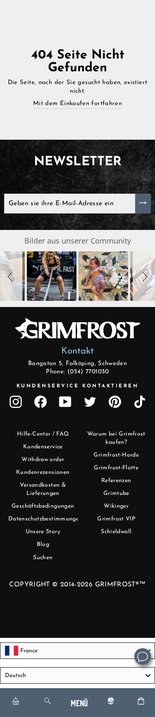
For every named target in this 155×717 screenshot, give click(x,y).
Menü (79, 702)
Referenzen (116, 481)
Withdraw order (42, 460)
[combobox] (77, 650)
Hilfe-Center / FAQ (43, 434)
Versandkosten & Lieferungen (43, 489)
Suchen (42, 558)
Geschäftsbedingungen (43, 506)
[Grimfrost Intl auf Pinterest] (115, 402)
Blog (43, 544)
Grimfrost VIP (116, 519)
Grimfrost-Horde (116, 455)
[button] (11, 276)
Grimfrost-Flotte (116, 468)
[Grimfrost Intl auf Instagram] (16, 402)
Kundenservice (43, 447)
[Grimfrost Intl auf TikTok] (140, 402)
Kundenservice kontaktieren (78, 386)
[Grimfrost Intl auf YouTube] (65, 402)
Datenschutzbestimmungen (45, 519)
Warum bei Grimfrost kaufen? (116, 438)
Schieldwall (116, 532)
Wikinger (116, 506)
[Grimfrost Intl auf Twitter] (90, 402)
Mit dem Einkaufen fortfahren (77, 104)
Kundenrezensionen (42, 472)
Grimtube (116, 493)
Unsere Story (43, 532)
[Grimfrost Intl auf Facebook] (40, 402)
